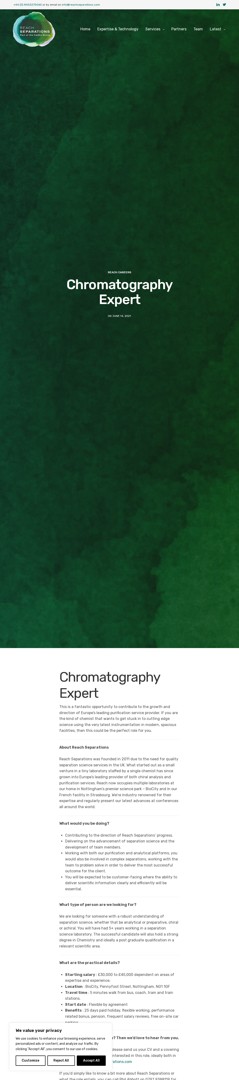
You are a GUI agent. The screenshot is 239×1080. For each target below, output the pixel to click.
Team (198, 29)
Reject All (61, 1060)
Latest (215, 29)
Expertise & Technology (117, 29)
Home (85, 29)
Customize (30, 1060)
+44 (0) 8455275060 (28, 4)
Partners (178, 29)
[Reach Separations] (34, 29)
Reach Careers (119, 272)
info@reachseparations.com (81, 4)
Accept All (91, 1060)
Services (152, 29)
